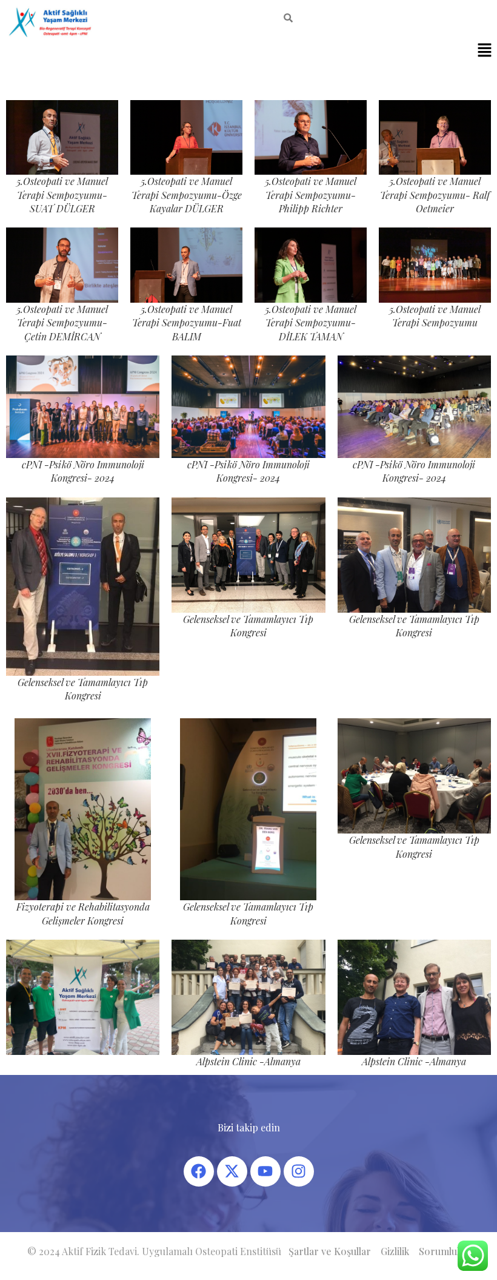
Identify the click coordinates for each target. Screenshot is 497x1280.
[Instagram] (299, 1171)
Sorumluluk (444, 1251)
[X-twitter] (232, 1171)
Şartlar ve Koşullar (330, 1251)
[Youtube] (265, 1171)
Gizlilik (395, 1251)
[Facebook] (199, 1171)
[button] (485, 51)
